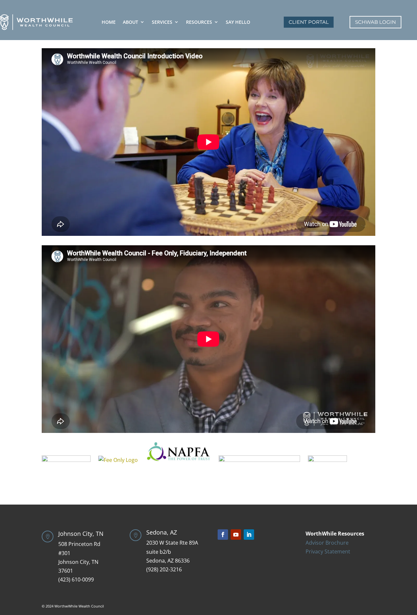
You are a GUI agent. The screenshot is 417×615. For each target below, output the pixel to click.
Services (162, 22)
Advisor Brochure (327, 542)
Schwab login (375, 22)
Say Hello (238, 22)
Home (109, 22)
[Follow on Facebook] (223, 534)
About (130, 22)
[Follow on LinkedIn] (249, 534)
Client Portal (309, 22)
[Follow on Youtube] (236, 534)
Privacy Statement (328, 551)
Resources (199, 22)
